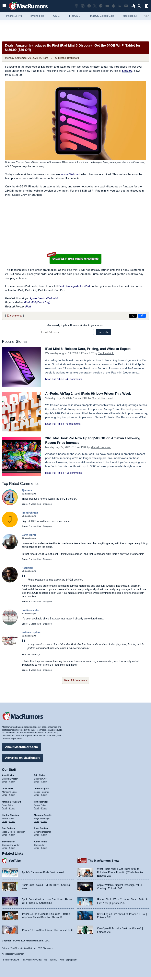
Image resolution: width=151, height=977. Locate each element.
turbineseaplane (31, 632)
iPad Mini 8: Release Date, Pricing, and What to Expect (88, 349)
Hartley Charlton (10, 815)
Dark (74, 960)
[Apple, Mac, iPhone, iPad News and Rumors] (28, 10)
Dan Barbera (8, 828)
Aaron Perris (40, 841)
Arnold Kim (8, 775)
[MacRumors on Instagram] (83, 6)
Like (39, 504)
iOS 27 (57, 15)
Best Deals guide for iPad (74, 286)
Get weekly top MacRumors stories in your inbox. (75, 325)
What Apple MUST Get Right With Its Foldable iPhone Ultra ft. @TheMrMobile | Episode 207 (120, 872)
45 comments (74, 379)
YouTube (15, 860)
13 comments (74, 472)
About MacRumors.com (21, 747)
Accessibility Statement (13, 954)
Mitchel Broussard (68, 57)
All (146, 15)
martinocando (30, 610)
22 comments (14, 315)
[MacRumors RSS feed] (120, 6)
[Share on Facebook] (142, 316)
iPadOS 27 (75, 15)
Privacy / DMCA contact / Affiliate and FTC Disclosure (27, 948)
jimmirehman (30, 512)
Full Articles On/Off (31, 960)
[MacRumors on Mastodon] (101, 6)
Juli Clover (7, 788)
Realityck (27, 567)
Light (68, 960)
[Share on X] (133, 316)
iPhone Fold (37, 15)
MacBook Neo (131, 15)
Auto (62, 960)
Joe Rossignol (41, 788)
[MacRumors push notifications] (113, 6)
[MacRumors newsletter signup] (126, 6)
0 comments (73, 423)
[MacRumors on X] (95, 6)
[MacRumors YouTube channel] (107, 6)
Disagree (47, 504)
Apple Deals (37, 298)
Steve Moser (8, 841)
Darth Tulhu (29, 534)
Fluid (45, 960)
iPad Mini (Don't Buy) (37, 302)
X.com (12, 782)
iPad (28, 306)
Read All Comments (75, 680)
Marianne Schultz (43, 815)
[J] (10, 526)
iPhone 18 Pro (14, 15)
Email (4, 782)
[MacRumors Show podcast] (76, 6)
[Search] (140, 6)
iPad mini (52, 298)
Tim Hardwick (106, 353)
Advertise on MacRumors (22, 757)
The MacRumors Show (103, 860)
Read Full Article (54, 379)
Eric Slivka (39, 775)
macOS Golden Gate (102, 15)
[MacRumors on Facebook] (89, 6)
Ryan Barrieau (41, 828)
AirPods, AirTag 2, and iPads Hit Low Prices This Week (88, 393)
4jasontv (27, 490)
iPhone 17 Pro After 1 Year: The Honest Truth (47, 930)
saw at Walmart (70, 174)
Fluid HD (53, 960)
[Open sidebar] (146, 6)
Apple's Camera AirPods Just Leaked (43, 872)
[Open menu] (4, 6)
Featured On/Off (11, 960)
